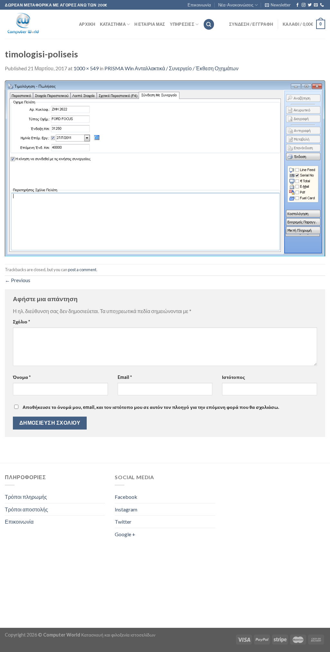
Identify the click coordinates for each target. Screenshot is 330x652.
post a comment (82, 269)
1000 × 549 (86, 68)
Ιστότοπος (233, 377)
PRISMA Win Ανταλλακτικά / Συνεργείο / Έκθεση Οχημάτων (171, 68)
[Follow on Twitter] (310, 5)
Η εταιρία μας (149, 24)
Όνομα (22, 377)
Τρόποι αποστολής (26, 509)
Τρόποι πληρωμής (26, 497)
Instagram (126, 509)
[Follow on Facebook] (297, 5)
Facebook (126, 497)
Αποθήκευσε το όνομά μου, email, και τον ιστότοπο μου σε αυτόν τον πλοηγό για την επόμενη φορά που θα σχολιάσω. (151, 407)
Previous (17, 280)
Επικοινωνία (199, 4)
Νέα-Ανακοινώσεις (235, 4)
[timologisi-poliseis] (165, 167)
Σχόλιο (21, 321)
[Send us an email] (316, 5)
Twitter (123, 522)
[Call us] (322, 5)
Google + (125, 534)
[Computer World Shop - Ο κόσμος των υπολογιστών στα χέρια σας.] (37, 24)
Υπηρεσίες (182, 24)
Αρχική (87, 24)
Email (125, 377)
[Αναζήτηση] (209, 24)
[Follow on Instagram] (304, 5)
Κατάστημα (113, 24)
